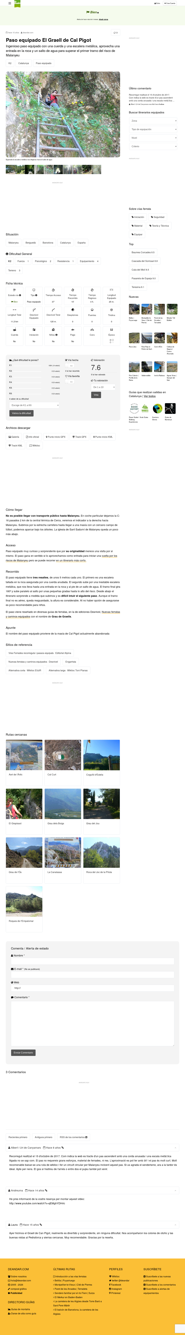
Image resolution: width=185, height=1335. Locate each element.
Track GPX (80, 436)
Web (16, 982)
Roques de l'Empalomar (21, 921)
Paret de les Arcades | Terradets (70, 1288)
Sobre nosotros (18, 1276)
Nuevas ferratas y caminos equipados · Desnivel (33, 661)
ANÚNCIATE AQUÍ (57, 183)
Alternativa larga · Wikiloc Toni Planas (68, 670)
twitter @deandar (120, 1280)
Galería (15, 436)
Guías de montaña (20, 1309)
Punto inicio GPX (56, 436)
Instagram (116, 1288)
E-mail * (27, 968)
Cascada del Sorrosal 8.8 (145, 261)
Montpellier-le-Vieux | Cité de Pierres (73, 1284)
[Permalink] (62, 1147)
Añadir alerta (103, 19)
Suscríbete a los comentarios (161, 1284)
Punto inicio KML (104, 436)
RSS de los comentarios (72, 1137)
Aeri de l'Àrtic (15, 774)
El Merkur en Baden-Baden (68, 1297)
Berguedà (31, 242)
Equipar (138, 234)
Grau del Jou (92, 823)
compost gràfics (18, 1288)
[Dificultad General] (7, 254)
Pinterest (115, 1293)
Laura (14, 1224)
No (53, 341)
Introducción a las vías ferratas (70, 1276)
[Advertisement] (63, 205)
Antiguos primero (43, 1137)
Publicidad (16, 1293)
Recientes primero (18, 1137)
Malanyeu (14, 242)
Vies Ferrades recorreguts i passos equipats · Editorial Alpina (40, 653)
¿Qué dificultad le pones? (25, 360)
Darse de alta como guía (23, 1313)
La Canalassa (55, 872)
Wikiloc (36, 445)
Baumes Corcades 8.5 (143, 252)
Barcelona (48, 242)
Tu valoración (100, 380)
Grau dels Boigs (56, 823)
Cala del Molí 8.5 (140, 269)
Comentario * (21, 997)
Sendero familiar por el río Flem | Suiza (74, 1293)
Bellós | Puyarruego (64, 1280)
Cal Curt (52, 774)
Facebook (115, 1284)
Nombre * (19, 955)
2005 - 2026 (16, 1284)
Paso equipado (43, 63)
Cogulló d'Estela (94, 774)
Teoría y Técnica (160, 225)
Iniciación (139, 217)
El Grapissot (15, 823)
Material (138, 225)
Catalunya (23, 63)
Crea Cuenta (170, 3)
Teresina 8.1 (138, 287)
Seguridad (158, 217)
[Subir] (175, 1147)
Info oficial (33, 436)
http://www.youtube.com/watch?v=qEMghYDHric (37, 1203)
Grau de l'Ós (15, 872)
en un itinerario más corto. (71, 560)
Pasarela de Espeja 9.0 (144, 278)
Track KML (16, 445)
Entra (158, 3)
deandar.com (27, 32)
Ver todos (150, 396)
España (82, 242)
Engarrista (70, 661)
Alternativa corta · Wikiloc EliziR (25, 670)
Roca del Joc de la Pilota (99, 872)
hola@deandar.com (21, 1280)
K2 (10, 63)
